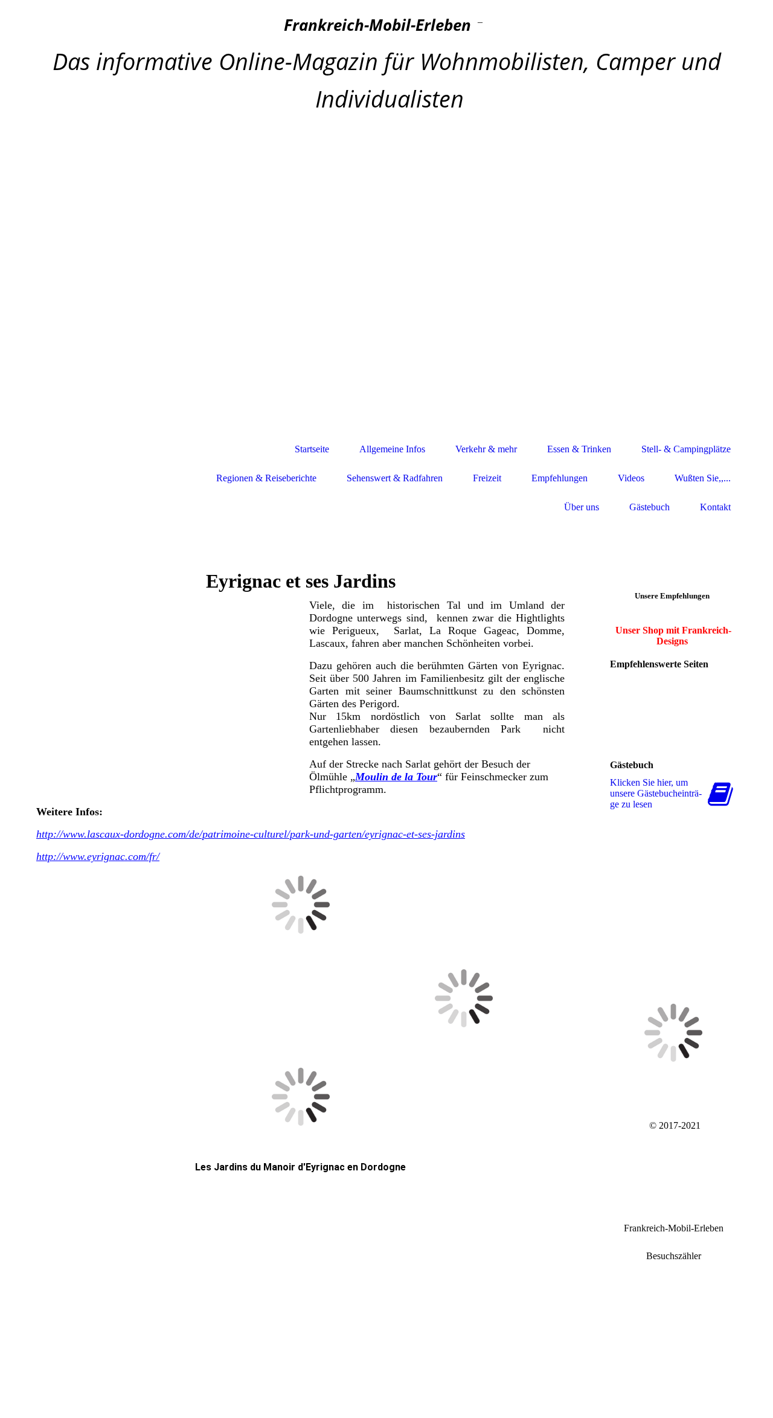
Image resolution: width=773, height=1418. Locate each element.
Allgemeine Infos (392, 449)
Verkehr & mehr (486, 449)
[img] (386, 276)
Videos (631, 478)
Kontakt (715, 507)
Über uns (581, 507)
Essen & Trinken (579, 449)
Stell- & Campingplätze (686, 449)
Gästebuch (649, 507)
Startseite (312, 449)
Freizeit (487, 478)
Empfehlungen (559, 478)
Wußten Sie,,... (703, 478)
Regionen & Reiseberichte (266, 478)
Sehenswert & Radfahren (395, 478)
